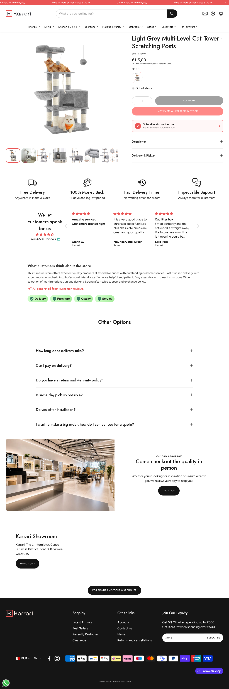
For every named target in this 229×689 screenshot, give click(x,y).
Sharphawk (125, 681)
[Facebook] (49, 658)
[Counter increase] (149, 101)
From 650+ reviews (43, 239)
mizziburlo (111, 681)
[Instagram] (57, 658)
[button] (116, 13)
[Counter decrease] (135, 101)
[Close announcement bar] (225, 2)
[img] (45, 234)
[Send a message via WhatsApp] (6, 683)
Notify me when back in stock (177, 111)
